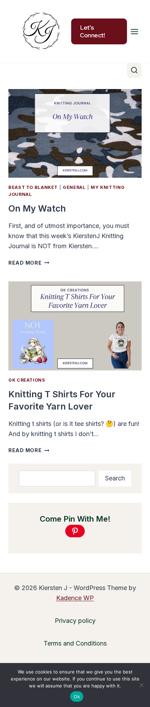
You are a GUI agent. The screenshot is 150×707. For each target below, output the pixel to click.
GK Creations (26, 380)
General (74, 187)
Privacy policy (75, 620)
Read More (28, 263)
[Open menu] (134, 31)
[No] (141, 685)
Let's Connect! (92, 31)
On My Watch (37, 208)
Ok (77, 696)
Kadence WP (75, 598)
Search (115, 478)
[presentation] (75, 133)
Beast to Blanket (33, 187)
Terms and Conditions (75, 643)
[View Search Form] (134, 70)
